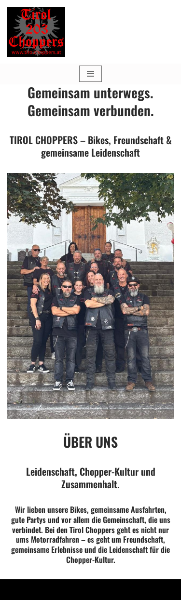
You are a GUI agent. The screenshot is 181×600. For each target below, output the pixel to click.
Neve (42, 590)
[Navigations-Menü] (90, 74)
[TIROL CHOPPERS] (36, 32)
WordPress (130, 590)
